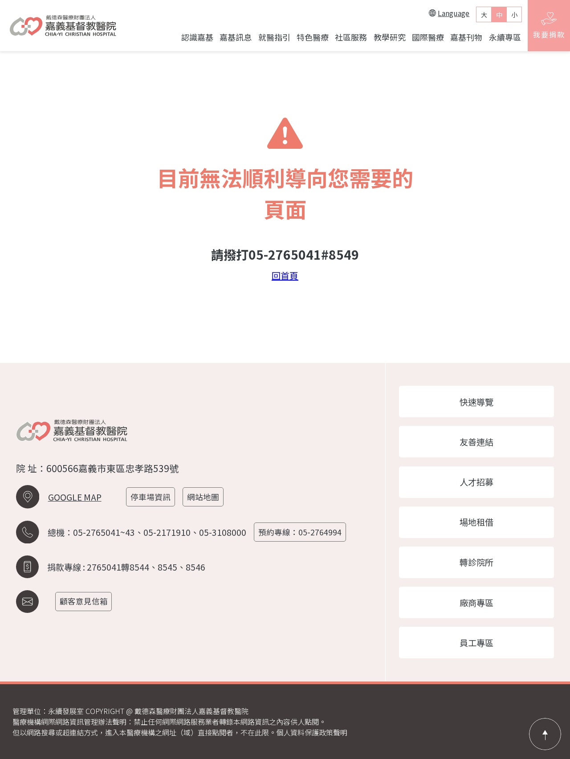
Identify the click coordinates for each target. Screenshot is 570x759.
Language (453, 13)
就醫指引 (274, 37)
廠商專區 (476, 602)
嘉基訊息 (236, 37)
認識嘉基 (197, 37)
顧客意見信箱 (84, 601)
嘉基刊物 (466, 37)
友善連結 (476, 442)
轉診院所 (476, 562)
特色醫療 (313, 37)
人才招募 (476, 482)
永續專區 (505, 37)
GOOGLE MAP (75, 497)
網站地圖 (203, 496)
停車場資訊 (150, 496)
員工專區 (476, 643)
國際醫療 (428, 37)
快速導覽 (476, 402)
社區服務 (351, 37)
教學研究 (390, 37)
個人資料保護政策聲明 (311, 732)
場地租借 (476, 522)
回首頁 (285, 275)
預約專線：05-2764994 (300, 532)
